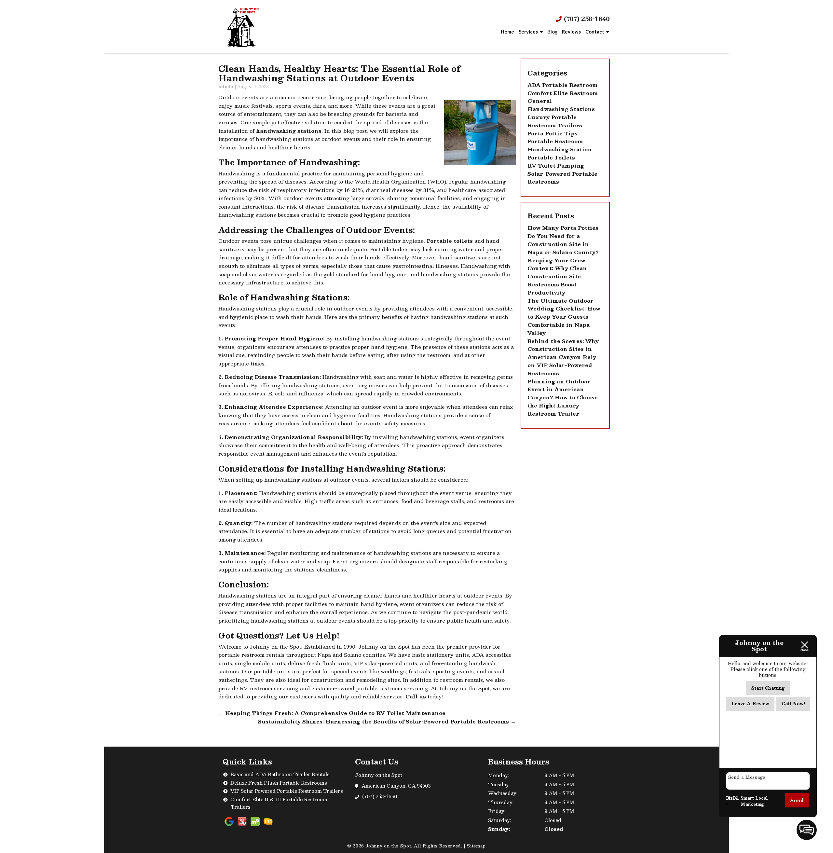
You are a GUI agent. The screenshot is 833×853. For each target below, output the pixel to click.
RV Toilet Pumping (555, 165)
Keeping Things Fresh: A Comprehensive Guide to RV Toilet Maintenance (331, 713)
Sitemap (476, 845)
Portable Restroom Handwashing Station (559, 145)
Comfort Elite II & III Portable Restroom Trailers (278, 803)
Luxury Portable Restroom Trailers (554, 121)
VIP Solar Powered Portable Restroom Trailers (286, 791)
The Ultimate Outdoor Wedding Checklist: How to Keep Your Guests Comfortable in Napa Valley (563, 316)
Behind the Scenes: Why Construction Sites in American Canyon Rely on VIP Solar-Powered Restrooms (563, 357)
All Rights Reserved (437, 845)
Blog (552, 31)
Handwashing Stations (561, 109)
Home (507, 31)
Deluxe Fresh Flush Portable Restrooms (278, 783)
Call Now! (793, 703)
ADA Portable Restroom (562, 85)
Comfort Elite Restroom (562, 93)
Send (797, 800)
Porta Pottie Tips (552, 133)
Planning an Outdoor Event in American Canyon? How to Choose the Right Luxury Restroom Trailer (562, 397)
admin (225, 86)
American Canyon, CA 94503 (396, 786)
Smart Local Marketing (754, 801)
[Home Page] (251, 26)
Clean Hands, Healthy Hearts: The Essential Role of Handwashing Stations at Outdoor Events (339, 73)
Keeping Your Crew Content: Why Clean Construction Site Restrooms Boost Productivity (557, 276)
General (539, 101)
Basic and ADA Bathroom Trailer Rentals (280, 774)
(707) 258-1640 (586, 19)
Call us (415, 696)
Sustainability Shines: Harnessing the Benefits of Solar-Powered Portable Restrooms (387, 721)
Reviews (571, 31)
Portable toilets (450, 241)
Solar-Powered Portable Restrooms (562, 178)
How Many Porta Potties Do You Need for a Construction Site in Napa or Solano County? (563, 240)
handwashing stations (288, 131)
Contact (594, 31)
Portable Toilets (551, 157)
